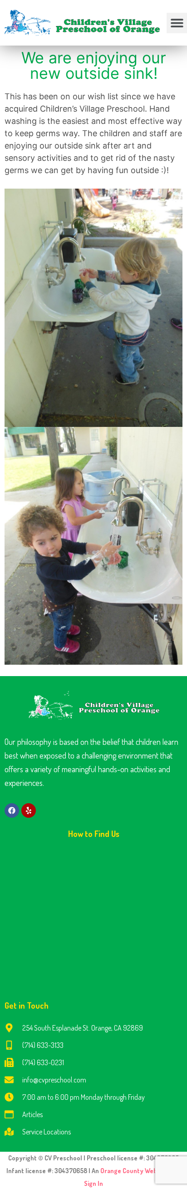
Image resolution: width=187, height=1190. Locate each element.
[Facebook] (12, 810)
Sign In (93, 1183)
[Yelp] (28, 810)
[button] (177, 23)
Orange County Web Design (139, 1171)
